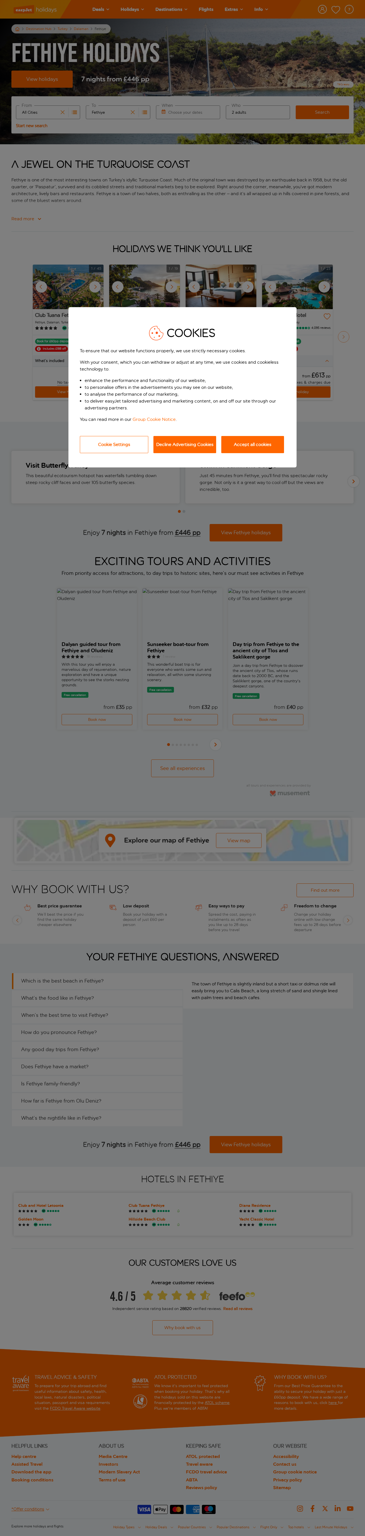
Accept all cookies (252, 444)
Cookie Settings (114, 444)
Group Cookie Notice (154, 419)
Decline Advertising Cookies (185, 444)
